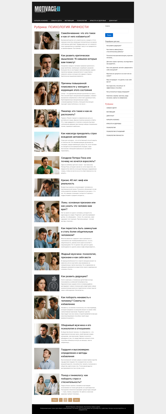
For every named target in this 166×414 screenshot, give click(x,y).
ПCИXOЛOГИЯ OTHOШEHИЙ (115, 131)
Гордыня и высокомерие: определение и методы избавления (75, 353)
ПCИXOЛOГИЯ (82, 20)
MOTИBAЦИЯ (69, 20)
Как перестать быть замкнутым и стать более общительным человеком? (79, 231)
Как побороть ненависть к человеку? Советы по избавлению (76, 300)
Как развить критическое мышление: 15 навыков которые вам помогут (79, 59)
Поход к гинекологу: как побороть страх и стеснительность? (74, 378)
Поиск (107, 26)
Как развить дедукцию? (74, 276)
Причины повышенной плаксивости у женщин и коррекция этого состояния (76, 86)
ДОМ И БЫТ (113, 20)
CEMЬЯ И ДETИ (56, 20)
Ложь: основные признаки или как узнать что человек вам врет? (78, 206)
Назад (55, 400)
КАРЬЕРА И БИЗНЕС (41, 20)
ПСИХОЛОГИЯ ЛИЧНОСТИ (115, 135)
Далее (76, 400)
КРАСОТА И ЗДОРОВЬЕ (98, 20)
